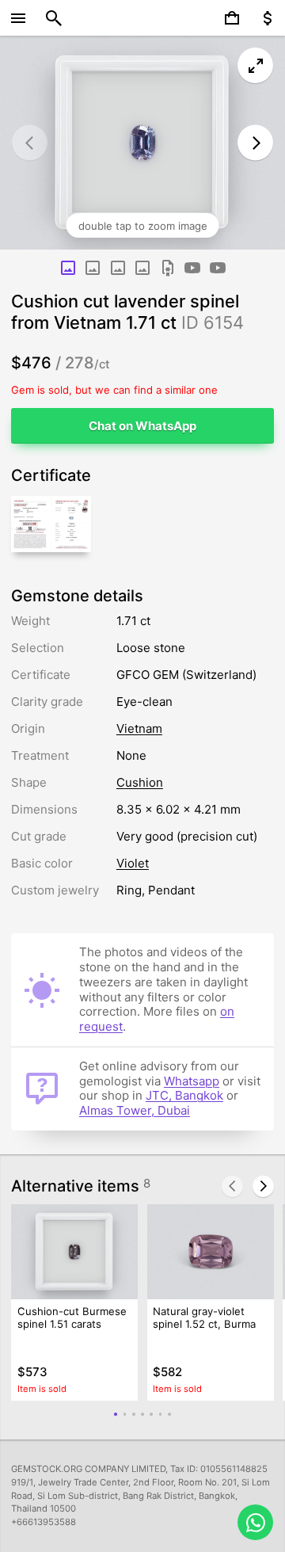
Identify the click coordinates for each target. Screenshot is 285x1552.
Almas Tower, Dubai (134, 1110)
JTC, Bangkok (184, 1095)
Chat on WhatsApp (142, 425)
